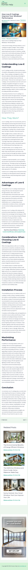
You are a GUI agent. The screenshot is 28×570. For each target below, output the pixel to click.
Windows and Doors (8, 450)
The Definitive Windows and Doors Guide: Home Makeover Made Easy (14, 470)
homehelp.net (23, 566)
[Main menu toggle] (25, 3)
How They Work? (10, 118)
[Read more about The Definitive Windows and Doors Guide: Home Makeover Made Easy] (14, 459)
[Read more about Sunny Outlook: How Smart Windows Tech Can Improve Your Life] (14, 484)
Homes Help (7, 4)
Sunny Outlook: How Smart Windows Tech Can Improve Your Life (13, 495)
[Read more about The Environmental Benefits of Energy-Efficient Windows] (14, 436)
